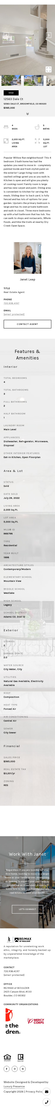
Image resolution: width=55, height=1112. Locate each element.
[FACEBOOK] (7, 1069)
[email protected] (14, 975)
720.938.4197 (11, 303)
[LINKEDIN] (23, 1069)
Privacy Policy (35, 1091)
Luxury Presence (14, 1086)
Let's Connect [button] (27, 909)
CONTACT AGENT (27, 324)
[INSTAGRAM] (15, 1069)
